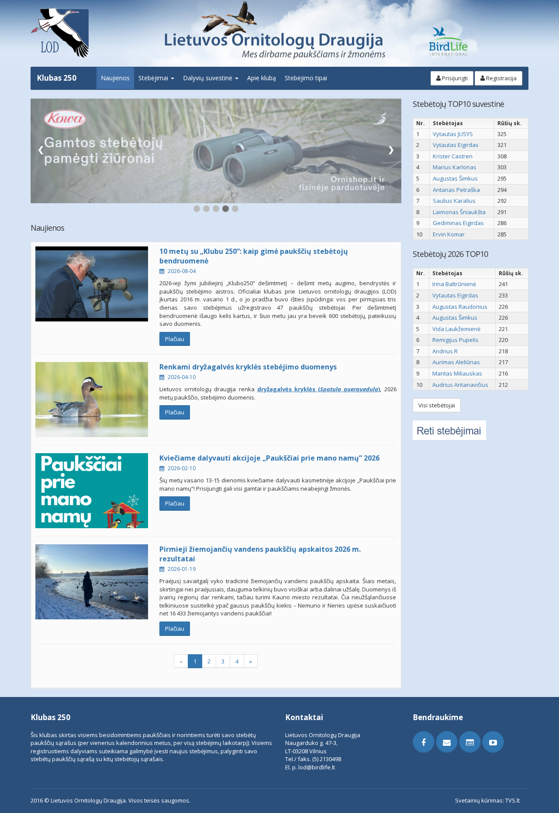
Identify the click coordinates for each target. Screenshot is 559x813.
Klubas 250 (56, 78)
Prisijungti (454, 78)
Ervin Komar (449, 234)
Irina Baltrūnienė (454, 284)
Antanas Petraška (456, 190)
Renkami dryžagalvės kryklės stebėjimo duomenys (248, 367)
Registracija (501, 78)
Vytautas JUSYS (453, 134)
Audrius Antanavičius (460, 385)
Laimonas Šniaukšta (459, 212)
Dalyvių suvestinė (208, 78)
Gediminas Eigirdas (458, 223)
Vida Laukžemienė (456, 329)
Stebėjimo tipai (306, 78)
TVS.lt (512, 800)
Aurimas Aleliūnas (456, 362)
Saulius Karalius (454, 201)
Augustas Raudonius (459, 307)
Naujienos (115, 78)
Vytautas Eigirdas (456, 145)
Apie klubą (261, 78)
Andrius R (445, 351)
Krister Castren (453, 156)
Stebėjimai (154, 78)
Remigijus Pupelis (455, 340)
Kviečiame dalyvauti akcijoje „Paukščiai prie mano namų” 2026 (269, 458)
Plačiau (174, 339)
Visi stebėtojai (436, 405)
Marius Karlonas (454, 167)
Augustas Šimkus (455, 178)
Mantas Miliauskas (457, 373)
